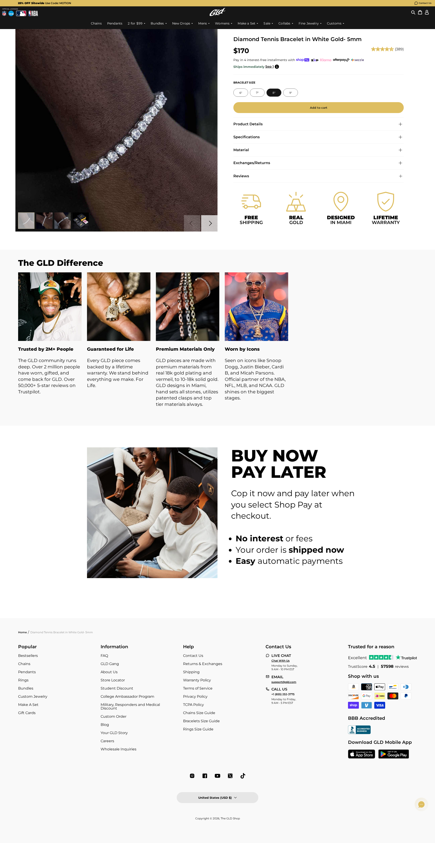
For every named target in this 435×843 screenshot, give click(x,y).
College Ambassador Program (127, 696)
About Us (109, 672)
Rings (23, 680)
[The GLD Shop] (217, 12)
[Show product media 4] (80, 220)
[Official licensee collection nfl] (4, 13)
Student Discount (117, 688)
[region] (217, 344)
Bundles (25, 688)
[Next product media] (209, 223)
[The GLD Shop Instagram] (192, 776)
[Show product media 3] (62, 220)
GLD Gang (110, 664)
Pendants (27, 672)
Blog (105, 724)
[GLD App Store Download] (361, 754)
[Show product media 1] (26, 220)
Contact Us (425, 3)
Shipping (191, 672)
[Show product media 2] (44, 220)
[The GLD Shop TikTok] (243, 776)
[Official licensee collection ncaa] (11, 13)
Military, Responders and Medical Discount (130, 706)
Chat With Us (280, 660)
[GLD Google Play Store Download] (393, 754)
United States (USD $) (215, 797)
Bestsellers (28, 655)
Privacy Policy (195, 696)
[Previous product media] (192, 223)
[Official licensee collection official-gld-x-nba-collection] (33, 13)
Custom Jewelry (32, 696)
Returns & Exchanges (202, 664)
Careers (107, 741)
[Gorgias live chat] (421, 804)
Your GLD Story (114, 733)
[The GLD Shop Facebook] (204, 776)
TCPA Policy (193, 704)
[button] (413, 12)
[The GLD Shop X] (230, 776)
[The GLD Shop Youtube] (217, 776)
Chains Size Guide (199, 713)
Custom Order (113, 716)
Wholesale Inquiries (118, 749)
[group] (210, 3)
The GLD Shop (230, 818)
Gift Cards (27, 713)
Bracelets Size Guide (201, 721)
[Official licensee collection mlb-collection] (21, 13)
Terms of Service (198, 688)
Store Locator (113, 680)
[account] (427, 12)
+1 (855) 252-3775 (283, 694)
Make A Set (28, 704)
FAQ (104, 655)
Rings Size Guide (198, 729)
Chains (24, 664)
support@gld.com (283, 682)
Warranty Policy (197, 680)
